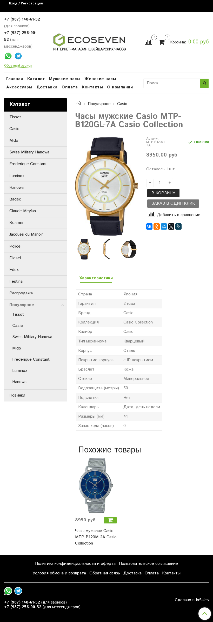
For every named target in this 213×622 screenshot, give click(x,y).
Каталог (36, 79)
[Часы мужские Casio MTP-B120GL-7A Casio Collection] (106, 186)
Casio (122, 104)
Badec (15, 199)
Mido (13, 141)
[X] (171, 226)
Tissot (15, 117)
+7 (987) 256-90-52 (22, 607)
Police (15, 246)
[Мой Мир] (164, 226)
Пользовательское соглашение (148, 564)
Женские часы (100, 79)
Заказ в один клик (173, 203)
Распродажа (21, 293)
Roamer (16, 223)
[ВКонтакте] (149, 226)
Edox (14, 270)
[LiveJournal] (178, 226)
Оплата (70, 87)
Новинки (17, 395)
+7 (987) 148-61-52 (22, 19)
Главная (14, 79)
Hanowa (16, 188)
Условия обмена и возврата (59, 573)
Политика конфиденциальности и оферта (75, 564)
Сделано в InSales (192, 600)
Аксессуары (19, 87)
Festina (16, 281)
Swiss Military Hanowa (29, 152)
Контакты (92, 87)
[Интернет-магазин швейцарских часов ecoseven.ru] (89, 41)
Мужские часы (64, 79)
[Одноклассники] (157, 226)
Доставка (46, 87)
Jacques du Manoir (26, 234)
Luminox (16, 176)
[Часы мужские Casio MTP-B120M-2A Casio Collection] (96, 485)
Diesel (15, 258)
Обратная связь (104, 573)
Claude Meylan (22, 211)
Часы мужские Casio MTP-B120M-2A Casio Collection (96, 537)
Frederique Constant (28, 164)
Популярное (99, 104)
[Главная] (78, 104)
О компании (120, 87)
